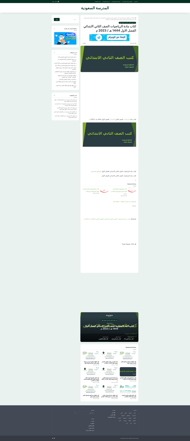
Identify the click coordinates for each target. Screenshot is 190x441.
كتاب (131, 423)
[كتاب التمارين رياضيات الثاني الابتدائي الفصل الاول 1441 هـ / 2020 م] (109, 355)
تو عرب (92, 421)
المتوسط (124, 418)
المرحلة (119, 418)
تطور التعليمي (91, 425)
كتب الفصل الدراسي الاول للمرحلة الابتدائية (110, 18)
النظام (130, 420)
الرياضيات (126, 119)
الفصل (134, 418)
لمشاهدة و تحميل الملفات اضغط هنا (124, 201)
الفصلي (129, 418)
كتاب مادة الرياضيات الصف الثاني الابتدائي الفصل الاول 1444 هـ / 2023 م (107, 219)
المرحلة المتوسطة (116, 1)
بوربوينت (124, 420)
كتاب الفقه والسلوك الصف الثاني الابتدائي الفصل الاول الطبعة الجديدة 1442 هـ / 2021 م (91, 379)
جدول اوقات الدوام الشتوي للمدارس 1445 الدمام (65, 63)
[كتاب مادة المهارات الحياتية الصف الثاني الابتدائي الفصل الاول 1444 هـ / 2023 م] (132, 190)
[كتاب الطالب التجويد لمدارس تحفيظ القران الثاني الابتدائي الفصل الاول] (91, 355)
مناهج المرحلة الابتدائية (127, 1)
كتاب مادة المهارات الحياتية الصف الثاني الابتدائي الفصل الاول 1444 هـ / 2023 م (119, 191)
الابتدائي (112, 119)
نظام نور (113, 412)
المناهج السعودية (96, 171)
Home (133, 18)
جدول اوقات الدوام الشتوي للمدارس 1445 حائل (65, 65)
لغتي (127, 423)
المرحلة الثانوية (106, 1)
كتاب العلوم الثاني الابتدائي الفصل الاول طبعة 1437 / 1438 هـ (129, 396)
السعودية (123, 415)
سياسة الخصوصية (111, 417)
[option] (109, 327)
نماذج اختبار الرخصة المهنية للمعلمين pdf (67, 57)
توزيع (135, 423)
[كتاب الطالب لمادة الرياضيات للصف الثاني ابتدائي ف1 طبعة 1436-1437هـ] (109, 389)
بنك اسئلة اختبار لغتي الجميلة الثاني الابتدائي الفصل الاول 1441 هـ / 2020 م (110, 379)
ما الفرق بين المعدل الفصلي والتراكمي (67, 79)
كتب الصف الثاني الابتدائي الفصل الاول (92, 18)
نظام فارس (112, 414)
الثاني (122, 413)
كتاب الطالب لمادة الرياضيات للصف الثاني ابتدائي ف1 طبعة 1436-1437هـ (109, 396)
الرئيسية (136, 1)
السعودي (128, 415)
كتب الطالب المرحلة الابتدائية (125, 18)
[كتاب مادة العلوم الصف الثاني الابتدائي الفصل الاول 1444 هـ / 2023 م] (104, 190)
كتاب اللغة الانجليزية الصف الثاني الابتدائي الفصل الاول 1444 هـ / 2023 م (109, 327)
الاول (126, 413)
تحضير (120, 420)
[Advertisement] (109, 84)
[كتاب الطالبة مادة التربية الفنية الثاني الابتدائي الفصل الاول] (128, 355)
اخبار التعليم (98, 1)
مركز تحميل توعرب (90, 430)
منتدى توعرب (91, 428)
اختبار (135, 413)
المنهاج (134, 420)
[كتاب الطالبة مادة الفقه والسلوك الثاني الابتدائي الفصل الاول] (91, 389)
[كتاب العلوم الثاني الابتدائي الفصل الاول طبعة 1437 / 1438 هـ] (128, 389)
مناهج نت (92, 423)
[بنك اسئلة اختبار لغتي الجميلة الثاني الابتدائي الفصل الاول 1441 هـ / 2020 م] (109, 371)
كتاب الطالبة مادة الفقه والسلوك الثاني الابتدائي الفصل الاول (91, 396)
